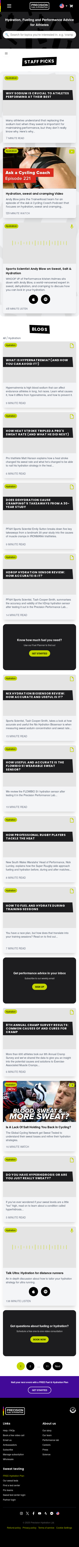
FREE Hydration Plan (13, 1475)
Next (57, 1366)
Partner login (9, 1499)
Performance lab (50, 1439)
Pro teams (8, 1490)
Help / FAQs (9, 1430)
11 (47, 1366)
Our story (46, 1430)
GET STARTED (39, 1390)
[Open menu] (6, 53)
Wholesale (8, 1459)
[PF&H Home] (39, 6)
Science (46, 1454)
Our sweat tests (10, 1480)
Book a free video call (13, 1435)
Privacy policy (29, 1527)
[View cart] (70, 6)
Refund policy (14, 1527)
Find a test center (11, 1485)
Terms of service (46, 1527)
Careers (46, 1444)
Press (45, 1449)
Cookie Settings (64, 1527)
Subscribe (8, 1449)
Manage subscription (13, 1454)
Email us (7, 1439)
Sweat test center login (14, 1494)
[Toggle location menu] (66, 5)
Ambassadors (10, 1444)
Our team (47, 1435)
